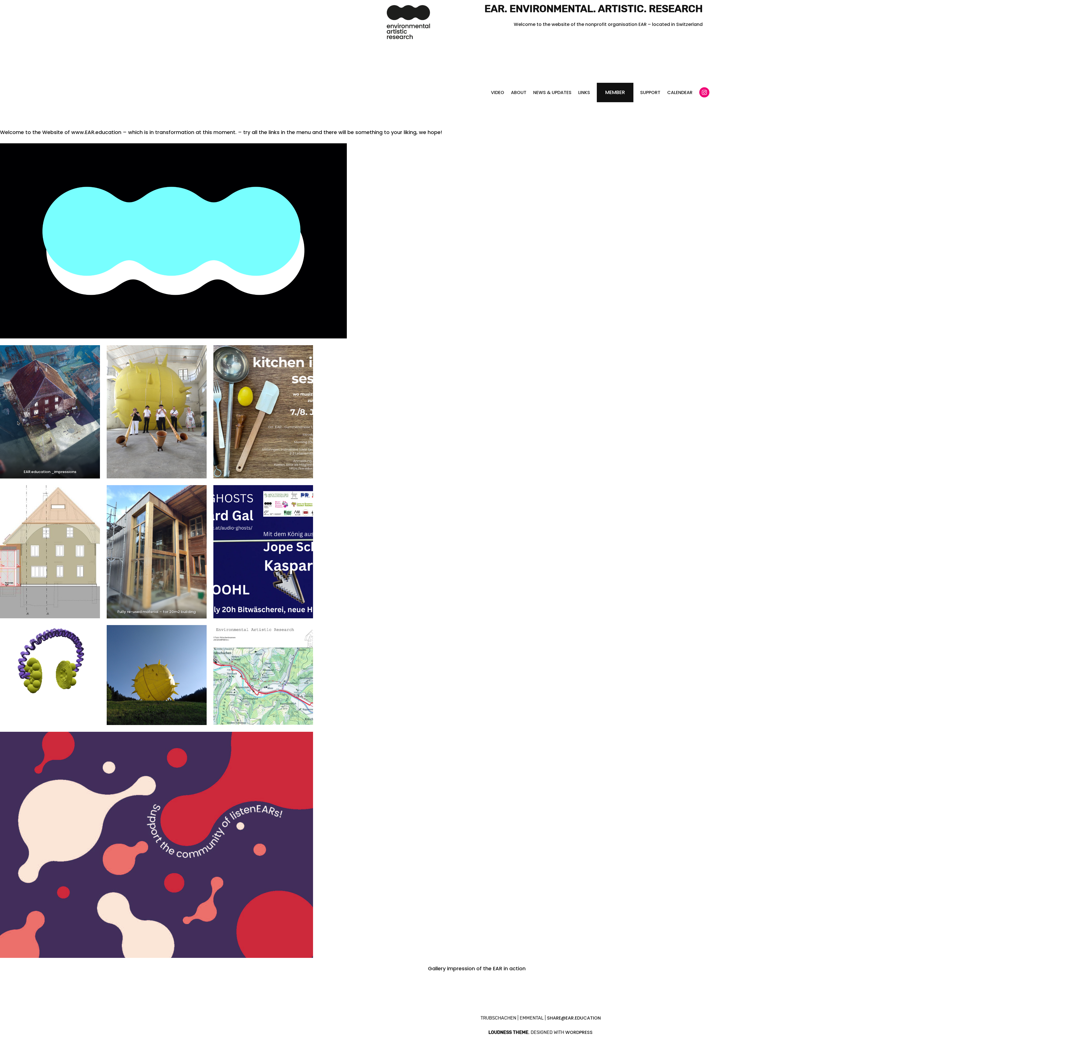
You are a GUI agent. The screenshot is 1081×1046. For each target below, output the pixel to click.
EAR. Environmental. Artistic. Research (593, 9)
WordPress (579, 1032)
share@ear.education (574, 1018)
